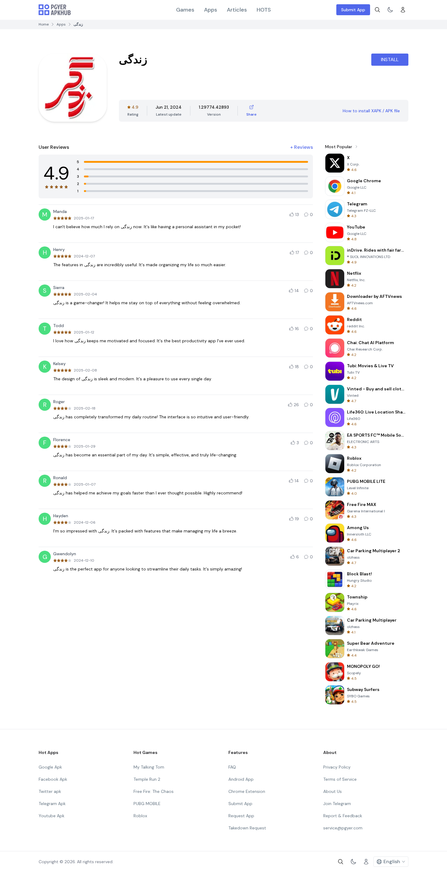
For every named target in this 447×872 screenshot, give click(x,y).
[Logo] (55, 10)
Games (185, 9)
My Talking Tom (148, 767)
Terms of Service (340, 779)
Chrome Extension (246, 791)
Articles (237, 9)
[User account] (402, 9)
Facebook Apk (53, 779)
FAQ (232, 767)
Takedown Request (247, 828)
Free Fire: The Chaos (153, 791)
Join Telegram (337, 803)
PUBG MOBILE (147, 803)
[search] (377, 9)
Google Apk (50, 767)
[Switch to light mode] (390, 9)
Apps (210, 9)
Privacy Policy (337, 767)
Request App (241, 815)
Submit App (353, 9)
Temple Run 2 (146, 779)
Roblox (140, 815)
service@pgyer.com (342, 828)
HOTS (264, 9)
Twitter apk (50, 791)
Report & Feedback (342, 815)
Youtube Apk (51, 815)
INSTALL (390, 59)
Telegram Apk (52, 803)
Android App (241, 779)
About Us (332, 791)
